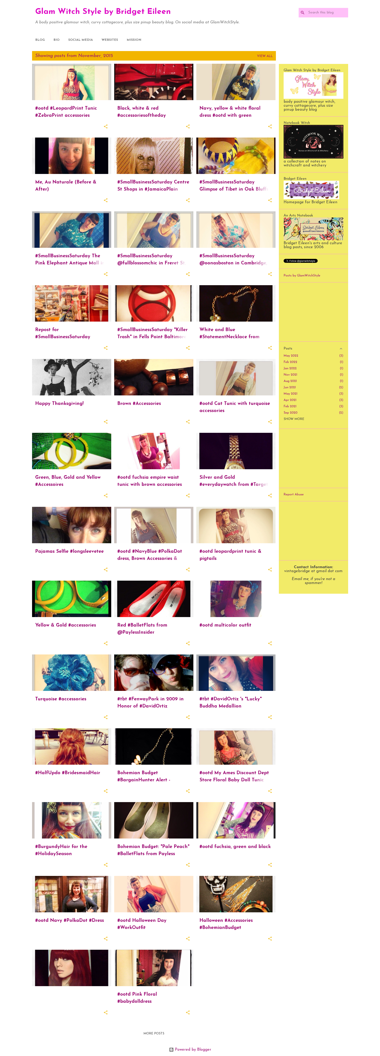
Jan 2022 (290, 368)
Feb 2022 (290, 362)
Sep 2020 (290, 412)
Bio (56, 40)
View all (265, 56)
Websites (110, 40)
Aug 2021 (290, 381)
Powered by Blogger (192, 1050)
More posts (153, 1033)
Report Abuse (294, 494)
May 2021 (290, 393)
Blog (40, 40)
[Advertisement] (313, 312)
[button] (105, 127)
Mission (134, 40)
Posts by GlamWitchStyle (302, 275)
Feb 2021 (290, 406)
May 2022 (291, 355)
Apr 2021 (290, 400)
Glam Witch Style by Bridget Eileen (103, 12)
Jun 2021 (290, 387)
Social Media (80, 40)
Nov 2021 (290, 374)
